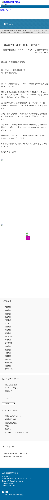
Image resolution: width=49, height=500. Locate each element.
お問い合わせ (5, 10)
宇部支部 (8, 366)
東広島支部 (9, 336)
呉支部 (7, 323)
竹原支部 (8, 320)
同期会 (7, 426)
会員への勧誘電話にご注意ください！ (17, 453)
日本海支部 (9, 343)
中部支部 (8, 359)
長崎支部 (8, 346)
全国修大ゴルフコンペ (13, 416)
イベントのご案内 (11, 384)
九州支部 (8, 313)
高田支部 (8, 333)
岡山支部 (8, 340)
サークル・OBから (8, 6)
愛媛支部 (8, 327)
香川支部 (8, 356)
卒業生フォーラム (11, 422)
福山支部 (8, 317)
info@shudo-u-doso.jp (15, 481)
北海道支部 (9, 363)
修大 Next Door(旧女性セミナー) (16, 432)
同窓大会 (8, 429)
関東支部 (8, 307)
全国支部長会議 (10, 419)
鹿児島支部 (9, 369)
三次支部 (8, 353)
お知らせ (4, 4)
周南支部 (40, 50)
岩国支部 (8, 349)
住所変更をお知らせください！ (15, 457)
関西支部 (8, 310)
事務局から (9, 391)
